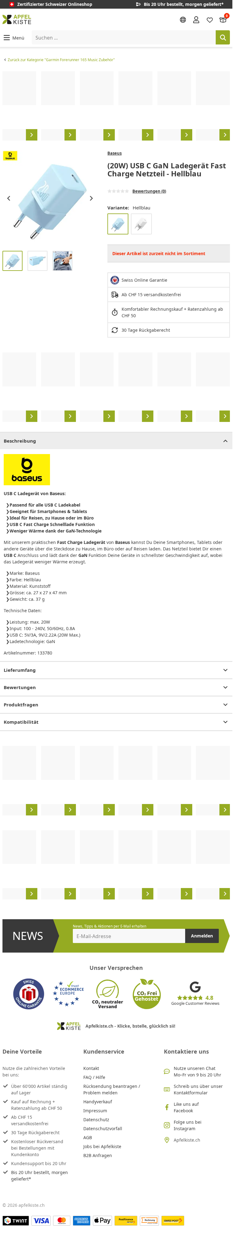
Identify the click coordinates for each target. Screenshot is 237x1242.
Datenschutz (96, 1119)
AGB (87, 1137)
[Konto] (196, 19)
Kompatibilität (21, 722)
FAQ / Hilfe (94, 1077)
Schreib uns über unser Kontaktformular (198, 1089)
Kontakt (91, 1068)
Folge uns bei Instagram (188, 1125)
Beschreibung (20, 441)
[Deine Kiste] (223, 19)
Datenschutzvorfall (102, 1128)
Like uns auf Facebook (186, 1107)
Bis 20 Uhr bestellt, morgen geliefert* (39, 1175)
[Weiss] (141, 224)
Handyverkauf (97, 1102)
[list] (116, 106)
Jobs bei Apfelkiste (102, 1146)
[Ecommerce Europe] (68, 994)
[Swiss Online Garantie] (28, 994)
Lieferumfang (20, 670)
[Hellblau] (118, 224)
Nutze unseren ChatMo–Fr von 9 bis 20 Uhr (197, 1071)
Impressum (95, 1111)
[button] (13, 37)
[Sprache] (183, 20)
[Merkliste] (210, 19)
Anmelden (202, 936)
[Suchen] (223, 37)
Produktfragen (21, 704)
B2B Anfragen (97, 1155)
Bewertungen (20, 687)
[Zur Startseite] (16, 19)
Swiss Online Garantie (144, 280)
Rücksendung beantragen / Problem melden (111, 1089)
